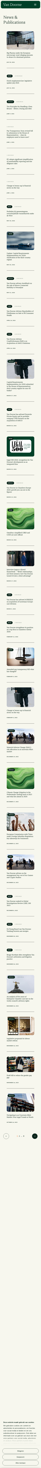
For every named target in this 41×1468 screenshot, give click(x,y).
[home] (12, 4)
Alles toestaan (20, 1463)
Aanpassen (20, 1457)
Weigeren (20, 1451)
